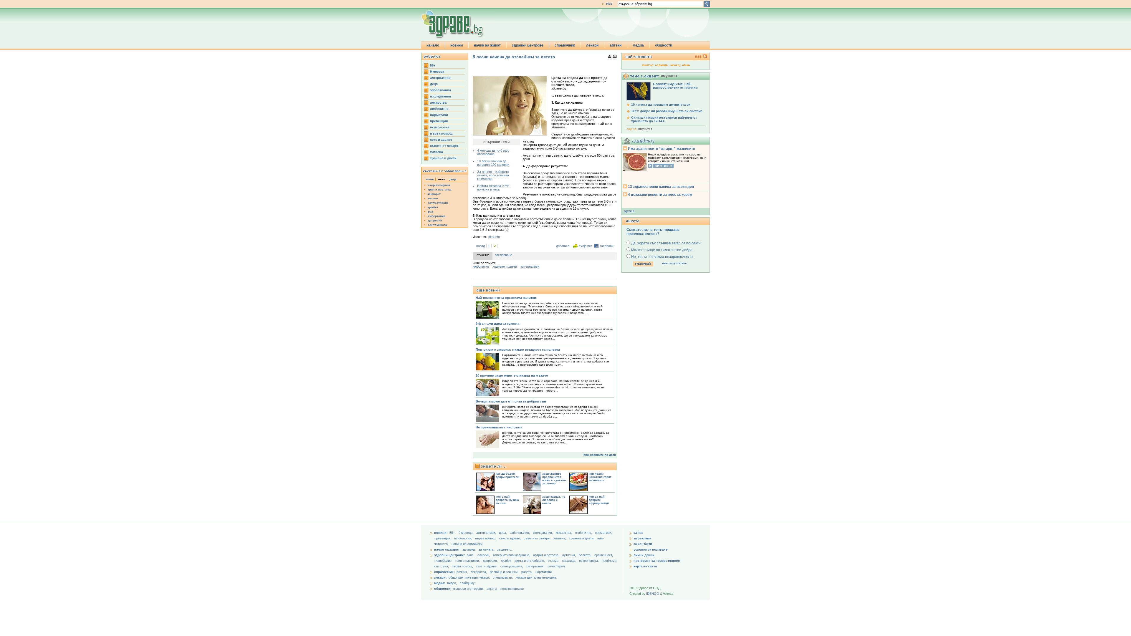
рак (430, 211)
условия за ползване (650, 549)
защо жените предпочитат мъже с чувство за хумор (554, 478)
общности (663, 45)
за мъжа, (469, 549)
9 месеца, (466, 532)
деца (434, 84)
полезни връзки (512, 588)
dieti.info (494, 236)
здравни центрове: (449, 555)
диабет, (506, 560)
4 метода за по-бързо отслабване (493, 152)
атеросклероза (439, 185)
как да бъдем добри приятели (507, 475)
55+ (432, 65)
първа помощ (441, 133)
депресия (435, 220)
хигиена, (560, 538)
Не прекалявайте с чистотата (499, 427)
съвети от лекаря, (537, 538)
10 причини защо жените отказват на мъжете (512, 375)
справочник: (444, 572)
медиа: (439, 583)
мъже (430, 179)
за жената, (486, 549)
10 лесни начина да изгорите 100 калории (493, 162)
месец (674, 65)
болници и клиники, (504, 572)
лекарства (438, 102)
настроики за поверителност (657, 560)
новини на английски (467, 544)
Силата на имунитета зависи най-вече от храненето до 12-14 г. (664, 119)
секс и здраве (441, 139)
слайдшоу (467, 583)
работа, (527, 572)
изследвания (440, 96)
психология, (463, 538)
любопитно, (584, 532)
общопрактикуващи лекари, (469, 577)
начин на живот (487, 45)
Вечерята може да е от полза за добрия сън (511, 401)
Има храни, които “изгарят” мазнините (661, 149)
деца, (503, 532)
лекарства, (564, 532)
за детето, (504, 549)
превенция (439, 121)
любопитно (439, 108)
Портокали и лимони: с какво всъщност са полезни (518, 349)
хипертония (436, 216)
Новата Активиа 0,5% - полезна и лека (494, 187)
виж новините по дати (599, 454)
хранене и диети (443, 158)
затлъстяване (438, 202)
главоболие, (443, 560)
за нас (638, 532)
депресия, (491, 560)
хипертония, (535, 566)
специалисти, (503, 577)
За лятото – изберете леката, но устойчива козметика (493, 175)
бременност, (603, 555)
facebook (607, 246)
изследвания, (543, 532)
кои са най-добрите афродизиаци (599, 500)
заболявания (440, 90)
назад (480, 246)
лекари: (440, 577)
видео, (452, 583)
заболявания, (520, 532)
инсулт (433, 198)
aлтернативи (440, 78)
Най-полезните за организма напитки (506, 297)
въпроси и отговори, (468, 588)
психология (439, 127)
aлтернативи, (486, 532)
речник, (462, 572)
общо (686, 65)
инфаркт (434, 194)
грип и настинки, (468, 560)
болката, (585, 555)
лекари (592, 45)
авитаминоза (437, 224)
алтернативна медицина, (512, 555)
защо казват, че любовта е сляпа (553, 500)
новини (456, 45)
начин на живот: (447, 549)
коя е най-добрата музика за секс (507, 500)
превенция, (443, 538)
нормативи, (603, 532)
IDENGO (652, 593)
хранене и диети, (582, 538)
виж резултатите (674, 263)
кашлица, (569, 560)
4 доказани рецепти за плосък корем (660, 195)
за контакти (643, 544)
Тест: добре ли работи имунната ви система (666, 111)
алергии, (484, 555)
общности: (443, 588)
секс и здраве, (510, 538)
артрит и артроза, (546, 555)
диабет (433, 207)
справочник (565, 45)
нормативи (439, 115)
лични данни (644, 555)
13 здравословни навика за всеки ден (661, 187)
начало (432, 45)
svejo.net (585, 246)
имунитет (645, 128)
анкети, (492, 588)
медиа (638, 45)
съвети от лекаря (444, 146)
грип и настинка (440, 189)
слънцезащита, (512, 566)
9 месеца (437, 71)
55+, (453, 532)
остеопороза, (589, 560)
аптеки (615, 45)
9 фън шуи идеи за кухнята (497, 323)
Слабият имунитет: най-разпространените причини (675, 85)
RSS (609, 3)
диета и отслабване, (530, 560)
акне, (471, 555)
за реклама (642, 538)
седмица (661, 65)
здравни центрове (527, 45)
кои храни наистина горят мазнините (600, 477)
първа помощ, (486, 538)
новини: (441, 532)
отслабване (503, 255)
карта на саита (645, 566)
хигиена (436, 152)
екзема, (554, 560)
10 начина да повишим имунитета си (660, 104)
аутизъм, (569, 555)
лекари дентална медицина (536, 577)
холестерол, (556, 566)
